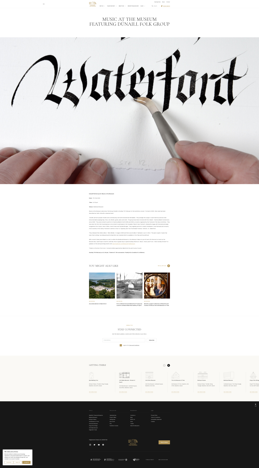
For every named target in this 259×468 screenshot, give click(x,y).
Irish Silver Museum (93, 423)
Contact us (132, 415)
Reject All (18, 462)
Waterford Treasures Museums (96, 415)
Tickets (132, 423)
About (163, 1)
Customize (8, 462)
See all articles (162, 265)
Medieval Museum (93, 417)
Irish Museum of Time (94, 421)
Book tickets (164, 442)
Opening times (157, 1)
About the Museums (134, 425)
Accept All (26, 462)
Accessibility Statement (156, 419)
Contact (168, 1)
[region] (17, 457)
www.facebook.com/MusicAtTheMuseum (123, 243)
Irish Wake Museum (93, 427)
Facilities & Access (114, 425)
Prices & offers (113, 417)
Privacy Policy (154, 415)
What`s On (132, 419)
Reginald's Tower (93, 429)
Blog (131, 417)
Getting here (112, 419)
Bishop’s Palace (92, 419)
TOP (256, 406)
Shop (131, 421)
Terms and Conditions (134, 345)
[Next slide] (168, 365)
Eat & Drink (112, 421)
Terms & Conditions (155, 417)
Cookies (153, 421)
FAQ (111, 423)
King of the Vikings (93, 425)
